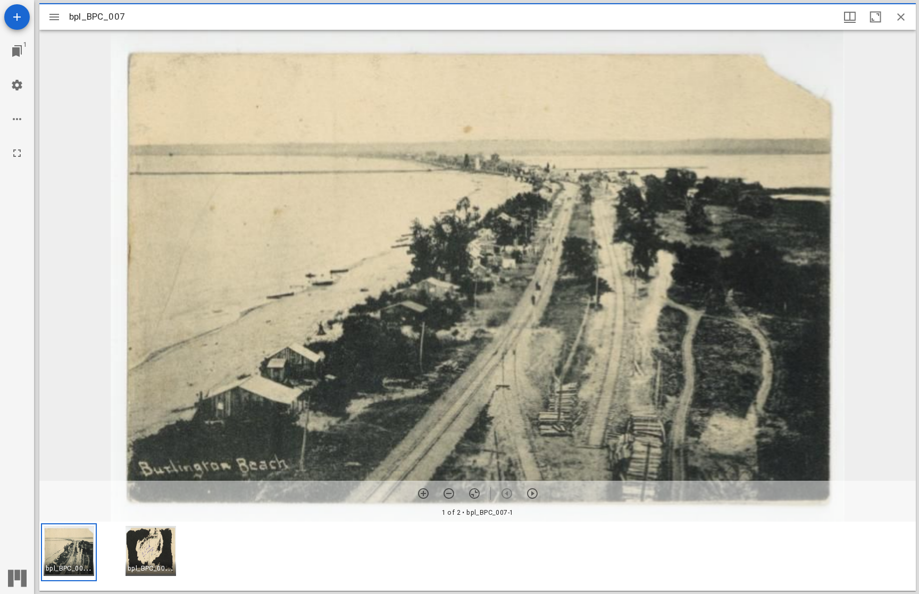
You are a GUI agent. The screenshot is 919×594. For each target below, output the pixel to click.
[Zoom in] (423, 493)
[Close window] (901, 17)
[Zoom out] (449, 493)
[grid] (477, 556)
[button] (69, 552)
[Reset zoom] (474, 493)
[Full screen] (17, 153)
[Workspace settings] (17, 85)
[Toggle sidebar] (54, 17)
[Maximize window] (875, 17)
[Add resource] (17, 17)
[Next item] (532, 493)
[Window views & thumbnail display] (850, 17)
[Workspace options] (17, 119)
